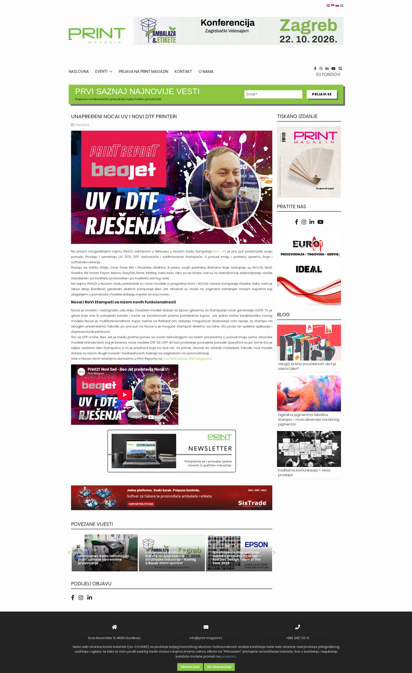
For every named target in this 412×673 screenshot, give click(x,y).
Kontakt (183, 71)
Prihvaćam (190, 667)
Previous (69, 553)
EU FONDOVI (328, 74)
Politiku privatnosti (147, 99)
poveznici (228, 656)
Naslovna (79, 71)
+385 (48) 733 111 (297, 638)
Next (274, 553)
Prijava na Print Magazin (143, 71)
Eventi (101, 71)
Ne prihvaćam (219, 667)
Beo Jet (220, 251)
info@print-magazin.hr (206, 638)
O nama (206, 71)
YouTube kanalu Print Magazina (187, 358)
